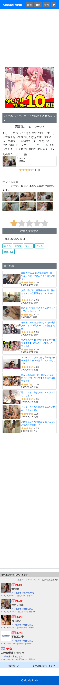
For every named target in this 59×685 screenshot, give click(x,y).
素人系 (7, 245)
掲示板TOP (14, 665)
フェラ (28, 245)
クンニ (39, 245)
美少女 (18, 245)
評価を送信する (29, 231)
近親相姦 (8, 251)
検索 (46, 4)
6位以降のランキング (44, 665)
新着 (29, 4)
